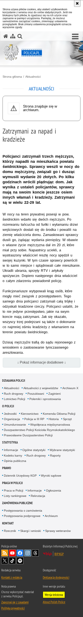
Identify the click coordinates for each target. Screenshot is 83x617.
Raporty (55, 455)
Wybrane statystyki (62, 450)
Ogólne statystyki (33, 450)
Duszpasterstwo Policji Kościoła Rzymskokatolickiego (39, 430)
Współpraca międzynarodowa (50, 424)
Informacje (11, 450)
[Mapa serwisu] (12, 36)
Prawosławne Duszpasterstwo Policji (28, 435)
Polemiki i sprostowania (45, 399)
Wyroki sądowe (51, 475)
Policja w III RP (34, 419)
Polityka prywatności (13, 608)
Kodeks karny (13, 455)
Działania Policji (13, 380)
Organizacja (12, 419)
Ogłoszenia (53, 490)
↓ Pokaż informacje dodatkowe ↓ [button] (41, 362)
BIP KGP (59, 554)
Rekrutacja (38, 496)
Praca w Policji (12, 483)
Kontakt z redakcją (11, 577)
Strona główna (12, 76)
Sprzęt (67, 419)
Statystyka (10, 442)
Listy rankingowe (15, 496)
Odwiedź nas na (12, 553)
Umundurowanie (15, 424)
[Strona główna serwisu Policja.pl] (5, 36)
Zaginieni (54, 393)
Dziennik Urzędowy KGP (20, 475)
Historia (54, 419)
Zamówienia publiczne (17, 503)
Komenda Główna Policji (59, 413)
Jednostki (10, 413)
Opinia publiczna (15, 461)
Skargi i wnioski (30, 531)
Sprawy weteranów (58, 531)
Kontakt (8, 523)
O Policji (8, 406)
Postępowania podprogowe (22, 516)
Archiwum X (70, 388)
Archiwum (51, 516)
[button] (75, 36)
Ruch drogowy (13, 393)
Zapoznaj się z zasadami (15, 602)
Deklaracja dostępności (56, 577)
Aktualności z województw (40, 388)
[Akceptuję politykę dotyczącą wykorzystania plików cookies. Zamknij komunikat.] (77, 3)
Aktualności (33, 76)
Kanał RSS (4, 553)
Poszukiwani (35, 393)
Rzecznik (10, 531)
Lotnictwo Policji (14, 399)
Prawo (6, 468)
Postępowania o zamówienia (23, 510)
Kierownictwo (30, 413)
